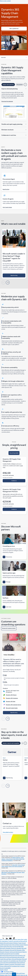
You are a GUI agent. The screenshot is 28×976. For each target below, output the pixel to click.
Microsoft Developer (17, 959)
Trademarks (17, 975)
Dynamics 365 (21, 955)
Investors (22, 966)
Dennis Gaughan (18, 866)
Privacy (23, 973)
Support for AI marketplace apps (11, 961)
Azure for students (14, 953)
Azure (16, 955)
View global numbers (8, 832)
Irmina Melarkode (11, 872)
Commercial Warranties (18, 946)
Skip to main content (5, 1)
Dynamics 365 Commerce (12, 698)
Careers (23, 964)
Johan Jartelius (5, 866)
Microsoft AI (3, 955)
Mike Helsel (4, 872)
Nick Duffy (18, 872)
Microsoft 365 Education (16, 950)
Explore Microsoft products (6, 943)
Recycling (9, 946)
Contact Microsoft (17, 973)
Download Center (7, 944)
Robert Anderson (16, 857)
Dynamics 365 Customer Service (13, 704)
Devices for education (16, 948)
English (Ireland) (4, 969)
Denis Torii (21, 859)
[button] (14, 43)
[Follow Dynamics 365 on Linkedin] (7, 938)
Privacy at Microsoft (4, 966)
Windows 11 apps (17, 943)
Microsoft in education (5, 948)
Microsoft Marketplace (11, 962)
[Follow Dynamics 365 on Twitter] (3, 938)
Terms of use (11, 975)
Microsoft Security (10, 955)
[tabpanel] (14, 113)
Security (2, 968)
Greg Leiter (14, 865)
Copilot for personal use (14, 941)
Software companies (9, 964)
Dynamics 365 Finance (11, 695)
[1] (2, 853)
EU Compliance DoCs (15, 966)
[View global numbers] (13, 974)
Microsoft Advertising (12, 957)
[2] (2, 898)
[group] (14, 254)
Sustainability (7, 968)
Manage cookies (4, 975)
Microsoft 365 (23, 941)
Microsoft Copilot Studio (12, 708)
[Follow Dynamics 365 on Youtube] (10, 938)
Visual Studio (18, 964)
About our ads (23, 975)
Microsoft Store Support (18, 944)
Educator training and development (13, 952)
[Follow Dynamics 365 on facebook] (14, 938)
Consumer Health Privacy (6, 973)
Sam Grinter (16, 859)
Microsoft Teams (8, 959)
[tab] (8, 84)
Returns (26, 944)
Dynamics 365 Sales (10, 701)
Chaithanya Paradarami (7, 860)
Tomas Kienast (9, 859)
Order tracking (3, 946)
